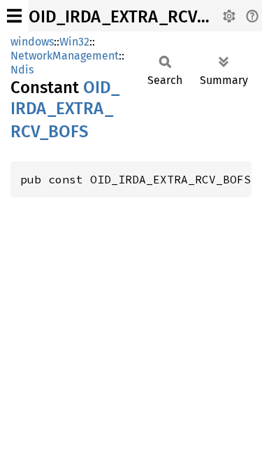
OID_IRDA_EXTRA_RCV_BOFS (137, 17)
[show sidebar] (14, 16)
